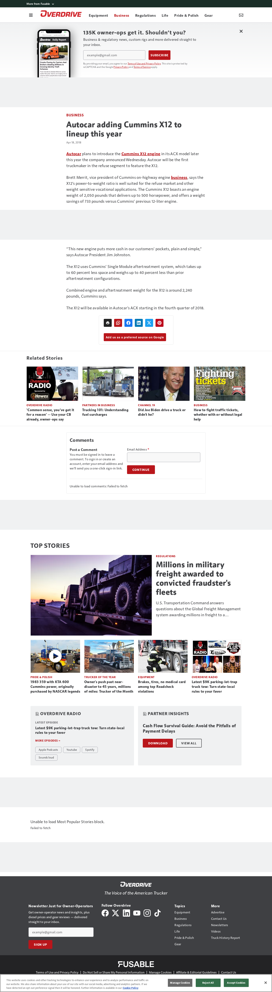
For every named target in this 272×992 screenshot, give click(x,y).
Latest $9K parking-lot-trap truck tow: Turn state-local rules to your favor (214, 687)
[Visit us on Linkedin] (126, 912)
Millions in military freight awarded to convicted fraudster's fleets (193, 578)
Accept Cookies (236, 982)
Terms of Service (142, 66)
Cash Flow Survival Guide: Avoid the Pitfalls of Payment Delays (189, 728)
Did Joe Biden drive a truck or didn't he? (162, 412)
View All (188, 743)
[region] (136, 983)
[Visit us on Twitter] (116, 912)
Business (75, 115)
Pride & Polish (41, 677)
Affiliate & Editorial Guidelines (196, 972)
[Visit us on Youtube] (136, 912)
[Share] (128, 323)
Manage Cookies (160, 972)
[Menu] (30, 15)
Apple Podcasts (48, 749)
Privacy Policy (121, 66)
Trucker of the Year (100, 677)
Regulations (166, 556)
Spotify (89, 749)
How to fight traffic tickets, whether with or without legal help (218, 415)
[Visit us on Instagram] (147, 912)
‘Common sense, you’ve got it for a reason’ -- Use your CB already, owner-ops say (50, 415)
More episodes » (47, 740)
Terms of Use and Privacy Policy (144, 63)
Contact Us (228, 972)
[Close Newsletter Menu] (241, 31)
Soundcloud (46, 757)
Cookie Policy (130, 987)
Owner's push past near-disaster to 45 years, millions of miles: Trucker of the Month (108, 687)
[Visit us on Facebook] (105, 912)
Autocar (73, 153)
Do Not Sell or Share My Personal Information (114, 972)
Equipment (146, 677)
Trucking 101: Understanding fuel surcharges (105, 412)
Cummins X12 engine (140, 153)
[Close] (265, 982)
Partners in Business (98, 405)
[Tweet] (149, 323)
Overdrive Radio (39, 405)
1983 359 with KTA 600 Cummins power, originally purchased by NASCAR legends (55, 687)
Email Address (138, 449)
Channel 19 (146, 405)
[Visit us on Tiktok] (157, 912)
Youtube (72, 749)
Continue (141, 470)
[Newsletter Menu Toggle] (241, 15)
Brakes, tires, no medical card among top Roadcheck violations (162, 687)
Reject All (208, 982)
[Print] (108, 323)
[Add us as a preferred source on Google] (118, 323)
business (179, 177)
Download (157, 743)
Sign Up (40, 944)
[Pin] (159, 323)
